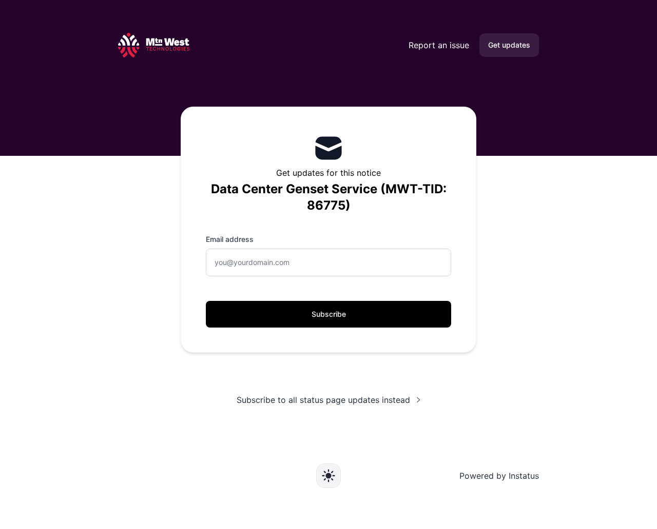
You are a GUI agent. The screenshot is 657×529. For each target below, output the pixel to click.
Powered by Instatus (499, 476)
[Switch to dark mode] (328, 475)
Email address (230, 239)
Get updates (509, 44)
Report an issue (439, 45)
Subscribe (329, 314)
